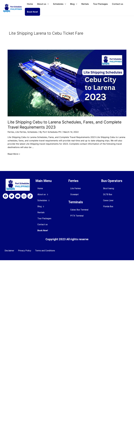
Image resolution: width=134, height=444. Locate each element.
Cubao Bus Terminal (79, 209)
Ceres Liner (108, 200)
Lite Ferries (20, 132)
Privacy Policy (24, 250)
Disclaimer (9, 250)
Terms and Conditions (45, 250)
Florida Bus (108, 206)
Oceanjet (74, 194)
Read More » (14, 154)
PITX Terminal (76, 215)
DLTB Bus (107, 194)
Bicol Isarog (108, 188)
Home (30, 4)
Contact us (117, 4)
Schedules (58, 4)
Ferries (11, 132)
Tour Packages (100, 4)
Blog (72, 4)
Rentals (85, 4)
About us (41, 4)
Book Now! (32, 11)
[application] (47, 4)
